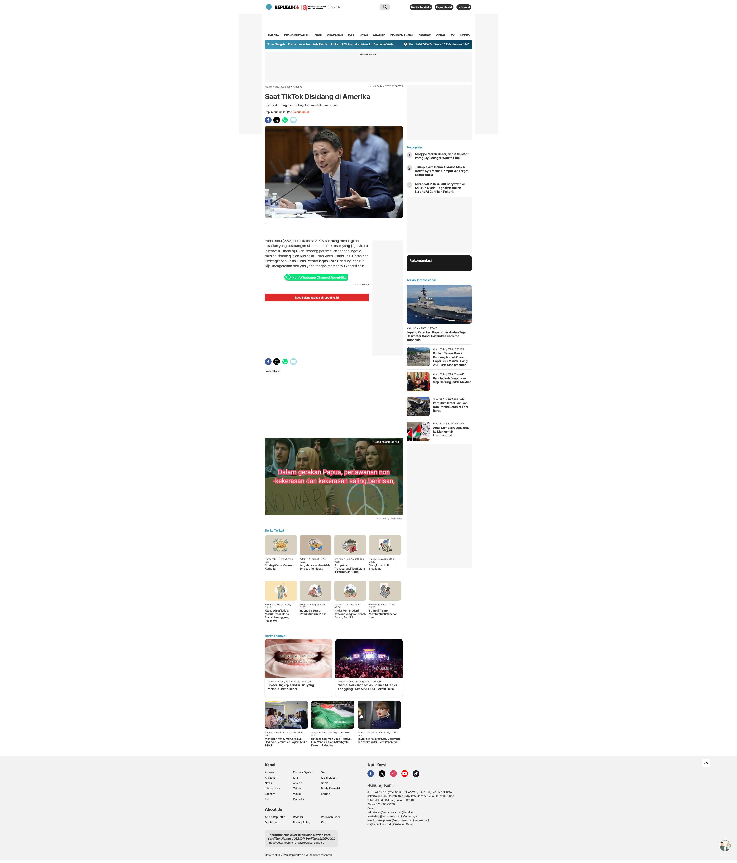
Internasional (282, 86)
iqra (351, 35)
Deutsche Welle (421, 7)
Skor (324, 772)
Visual (297, 793)
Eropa (292, 44)
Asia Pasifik (320, 44)
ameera (273, 35)
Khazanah (271, 777)
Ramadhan (299, 799)
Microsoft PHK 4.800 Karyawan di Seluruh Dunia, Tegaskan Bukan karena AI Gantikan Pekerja (440, 188)
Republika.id (444, 7)
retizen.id (464, 7)
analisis (379, 35)
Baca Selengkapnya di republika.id (317, 297)
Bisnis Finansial (401, 35)
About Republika (275, 817)
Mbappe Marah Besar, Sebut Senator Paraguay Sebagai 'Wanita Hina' (442, 156)
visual (441, 35)
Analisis (297, 783)
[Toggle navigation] (269, 7)
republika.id (301, 112)
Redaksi (298, 817)
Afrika (334, 44)
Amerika (304, 44)
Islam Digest (328, 777)
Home (268, 86)
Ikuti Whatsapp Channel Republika (319, 277)
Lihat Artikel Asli (361, 284)
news (364, 35)
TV (453, 35)
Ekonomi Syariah (297, 35)
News (268, 783)
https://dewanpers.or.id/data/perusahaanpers (296, 842)
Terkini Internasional (421, 280)
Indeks (465, 35)
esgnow (425, 35)
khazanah (335, 35)
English (325, 793)
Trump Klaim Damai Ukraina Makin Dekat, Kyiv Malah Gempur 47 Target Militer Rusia (441, 171)
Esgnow (270, 793)
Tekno (297, 788)
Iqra (295, 777)
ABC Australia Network (356, 44)
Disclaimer (271, 822)
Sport (324, 783)
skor (318, 35)
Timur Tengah (276, 44)
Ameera (269, 772)
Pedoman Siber (330, 817)
